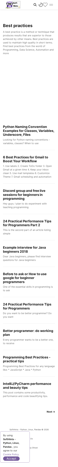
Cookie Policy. (11, 454)
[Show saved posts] (45, 4)
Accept (11, 458)
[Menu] (51, 5)
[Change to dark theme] (40, 4)
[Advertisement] (29, 89)
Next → (51, 411)
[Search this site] (35, 4)
